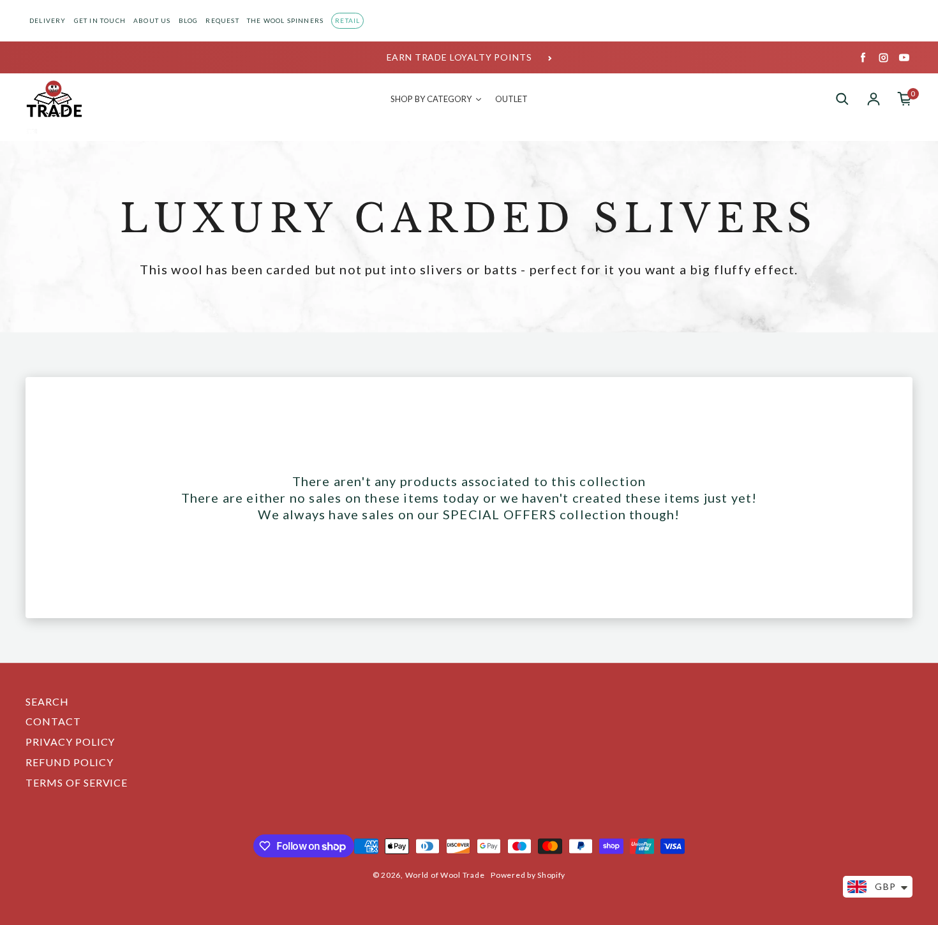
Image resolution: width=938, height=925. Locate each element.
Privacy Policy (70, 742)
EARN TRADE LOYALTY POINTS (459, 57)
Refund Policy (69, 762)
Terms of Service (77, 782)
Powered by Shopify (528, 875)
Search (47, 701)
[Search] (842, 99)
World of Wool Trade (445, 875)
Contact (53, 721)
